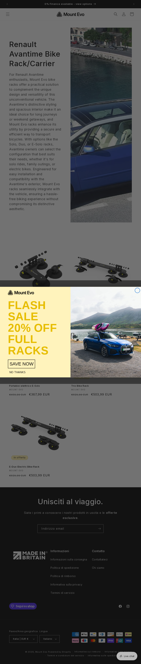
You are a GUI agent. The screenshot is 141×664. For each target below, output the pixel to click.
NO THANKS (17, 372)
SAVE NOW (21, 363)
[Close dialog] (137, 290)
